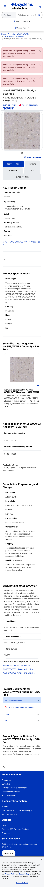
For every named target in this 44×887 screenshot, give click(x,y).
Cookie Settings (22, 883)
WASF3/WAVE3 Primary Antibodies (18, 669)
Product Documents (29, 105)
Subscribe (8, 853)
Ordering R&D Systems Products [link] (15, 829)
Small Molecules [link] (9, 795)
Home (3, 34)
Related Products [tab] (22, 177)
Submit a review (9, 105)
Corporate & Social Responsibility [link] (16, 810)
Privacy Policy (10, 874)
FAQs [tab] (32, 170)
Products (11, 34)
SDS (7, 721)
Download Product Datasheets (21, 707)
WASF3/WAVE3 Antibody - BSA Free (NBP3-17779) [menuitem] (23, 39)
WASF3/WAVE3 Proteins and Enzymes (19, 673)
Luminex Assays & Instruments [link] (14, 788)
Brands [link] (5, 806)
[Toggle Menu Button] (5, 6)
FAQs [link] (4, 825)
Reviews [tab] (32, 164)
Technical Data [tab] (13, 164)
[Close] (40, 50)
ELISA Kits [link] (6, 784)
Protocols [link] (6, 833)
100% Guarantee (33, 157)
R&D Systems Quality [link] (11, 814)
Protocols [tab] (13, 170)
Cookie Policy (24, 874)
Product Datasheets (13, 700)
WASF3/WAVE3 (23, 34)
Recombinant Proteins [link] (11, 791)
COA (7, 714)
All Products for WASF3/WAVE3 (16, 665)
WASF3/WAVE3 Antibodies (14, 36)
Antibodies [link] (6, 780)
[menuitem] (3, 34)
